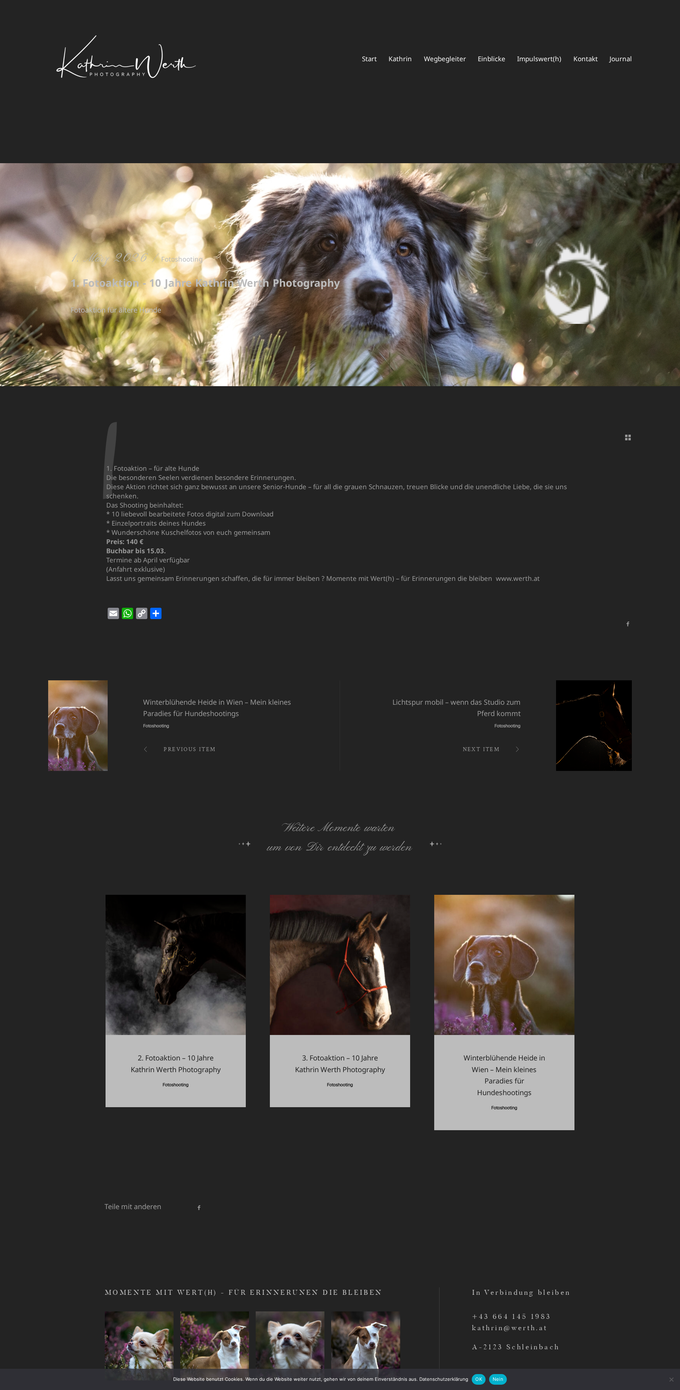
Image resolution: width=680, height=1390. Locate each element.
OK (478, 1379)
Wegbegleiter (445, 58)
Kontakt (585, 58)
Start (369, 58)
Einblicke (491, 58)
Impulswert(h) (539, 58)
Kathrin (400, 58)
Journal (621, 58)
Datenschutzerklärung (443, 1379)
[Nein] (671, 1379)
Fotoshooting (182, 258)
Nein (498, 1379)
